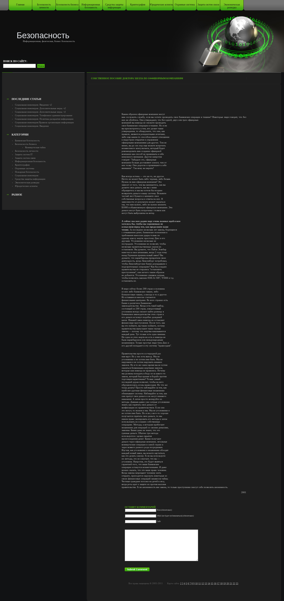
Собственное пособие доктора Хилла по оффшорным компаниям (137, 78)
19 (224, 583)
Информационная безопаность (90, 6)
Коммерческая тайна (35, 147)
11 (199, 583)
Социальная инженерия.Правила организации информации (44, 122)
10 (196, 583)
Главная (20, 4)
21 (231, 583)
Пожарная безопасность (27, 172)
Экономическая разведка (232, 6)
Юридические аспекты (161, 4)
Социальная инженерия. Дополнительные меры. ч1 (40, 112)
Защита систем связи (208, 4)
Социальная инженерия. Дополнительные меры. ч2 (40, 108)
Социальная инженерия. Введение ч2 (33, 104)
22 (234, 583)
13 (206, 583)
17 (218, 583)
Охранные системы (185, 4)
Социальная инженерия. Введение (32, 126)
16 (215, 583)
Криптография (137, 4)
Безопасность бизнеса (67, 4)
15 (212, 583)
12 (202, 583)
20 (227, 583)
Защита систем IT (24, 154)
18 (221, 583)
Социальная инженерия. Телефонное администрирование (43, 115)
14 (209, 583)
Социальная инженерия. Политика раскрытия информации (44, 119)
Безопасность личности (44, 6)
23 (237, 583)
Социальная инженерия (26, 175)
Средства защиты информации (114, 6)
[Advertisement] (43, 86)
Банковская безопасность (27, 140)
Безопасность (43, 35)
